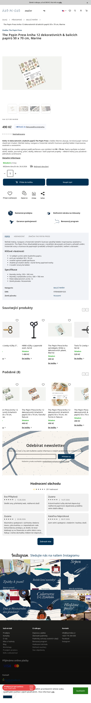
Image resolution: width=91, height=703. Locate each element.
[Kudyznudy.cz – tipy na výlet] (45, 680)
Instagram (66, 641)
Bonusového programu (35, 127)
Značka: (12, 30)
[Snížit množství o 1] (5, 173)
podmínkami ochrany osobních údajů (56, 461)
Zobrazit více (45, 541)
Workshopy (7, 647)
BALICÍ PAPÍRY (59, 288)
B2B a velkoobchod (10, 653)
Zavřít (41, 205)
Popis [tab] (7, 236)
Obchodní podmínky (40, 636)
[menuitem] (29, 11)
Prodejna (6, 633)
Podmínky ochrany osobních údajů (45, 638)
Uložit (40, 202)
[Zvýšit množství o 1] (15, 173)
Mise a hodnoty (9, 641)
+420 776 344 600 (69, 636)
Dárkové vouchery (39, 647)
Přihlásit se (66, 456)
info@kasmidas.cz (68, 633)
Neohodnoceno (19, 134)
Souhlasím (80, 691)
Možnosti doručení (41, 166)
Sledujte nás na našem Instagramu (54, 555)
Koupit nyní (67, 182)
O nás (5, 638)
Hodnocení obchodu (45, 483)
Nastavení (7, 697)
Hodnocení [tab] (19, 236)
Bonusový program (39, 641)
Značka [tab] (39, 236)
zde (52, 692)
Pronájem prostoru (10, 650)
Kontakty (6, 636)
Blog (4, 644)
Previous (84, 310)
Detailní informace (11, 158)
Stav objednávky (38, 650)
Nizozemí (57, 295)
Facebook (65, 638)
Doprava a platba (39, 633)
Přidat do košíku (26, 182)
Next (87, 310)
